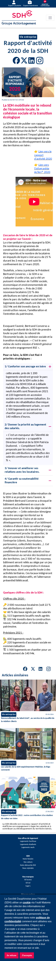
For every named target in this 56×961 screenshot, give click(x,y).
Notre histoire (28, 859)
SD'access (28, 880)
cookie (27, 902)
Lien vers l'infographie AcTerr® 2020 (42, 169)
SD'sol (28, 883)
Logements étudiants (28, 844)
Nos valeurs (28, 862)
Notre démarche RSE (28, 865)
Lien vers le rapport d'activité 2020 (43, 155)
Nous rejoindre (28, 868)
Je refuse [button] (11, 955)
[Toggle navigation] (50, 18)
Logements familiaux (28, 841)
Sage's (28, 886)
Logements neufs (28, 847)
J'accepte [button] (27, 955)
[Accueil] (19, 17)
